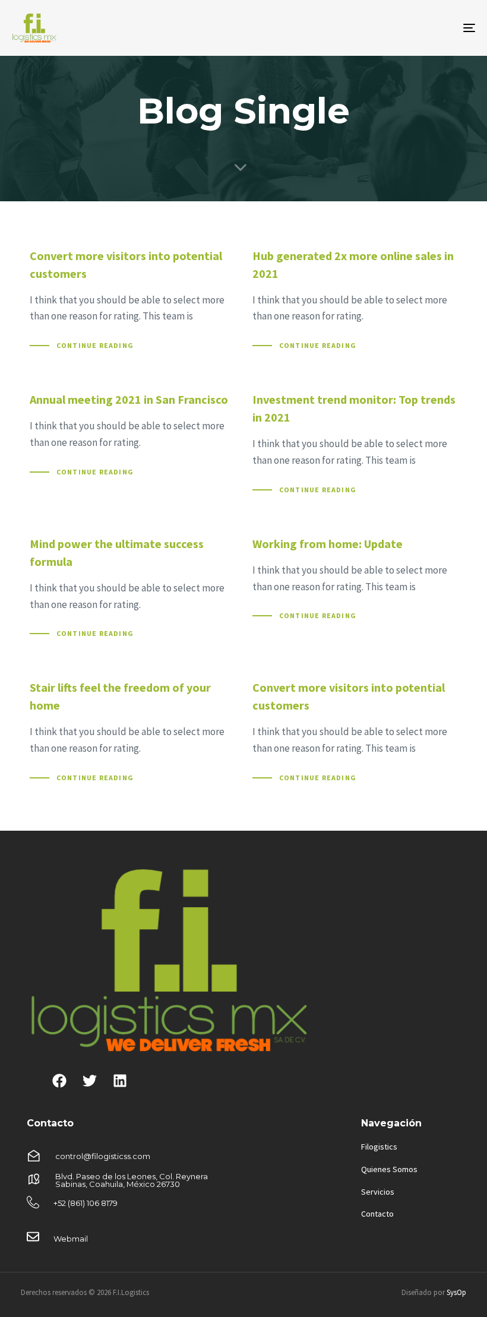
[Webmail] (132, 1239)
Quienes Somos (389, 1169)
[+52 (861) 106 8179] (132, 1204)
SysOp (456, 1292)
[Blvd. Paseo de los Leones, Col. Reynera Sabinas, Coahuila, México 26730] (132, 1181)
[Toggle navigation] (398, 28)
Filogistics (379, 1146)
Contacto (377, 1213)
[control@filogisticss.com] (132, 1157)
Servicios (377, 1191)
